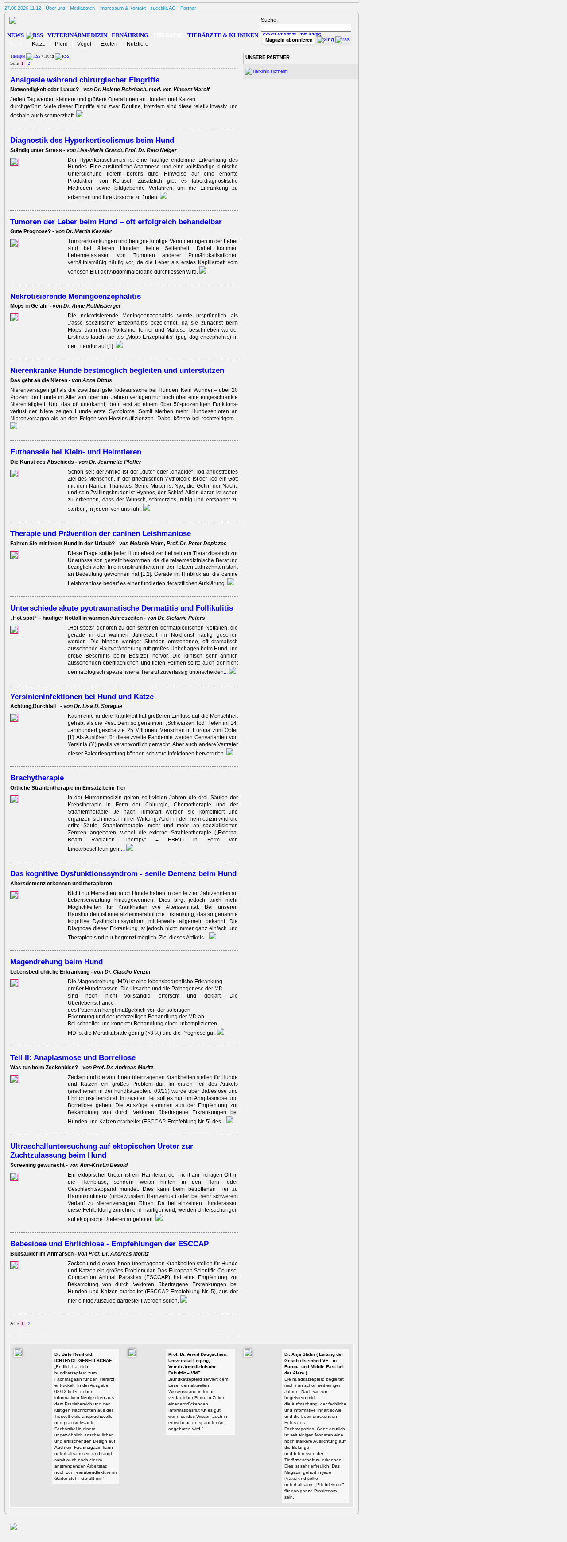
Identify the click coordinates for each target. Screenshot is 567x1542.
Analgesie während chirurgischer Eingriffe (84, 79)
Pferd (61, 44)
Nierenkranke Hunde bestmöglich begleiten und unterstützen (117, 370)
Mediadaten (82, 8)
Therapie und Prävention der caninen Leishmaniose (100, 533)
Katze (39, 44)
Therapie (168, 35)
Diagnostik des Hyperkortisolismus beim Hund (92, 140)
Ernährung (130, 35)
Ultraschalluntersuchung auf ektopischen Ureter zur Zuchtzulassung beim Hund (101, 1151)
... (226, 672)
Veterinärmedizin (77, 35)
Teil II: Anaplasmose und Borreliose (73, 1057)
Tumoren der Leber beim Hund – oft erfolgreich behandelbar (116, 221)
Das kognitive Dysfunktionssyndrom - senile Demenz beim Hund (123, 873)
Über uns (56, 8)
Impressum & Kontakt (122, 8)
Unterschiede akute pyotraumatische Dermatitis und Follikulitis (121, 607)
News (15, 35)
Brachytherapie (37, 777)
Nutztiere (137, 44)
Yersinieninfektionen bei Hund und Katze (82, 696)
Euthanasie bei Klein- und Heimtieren (75, 451)
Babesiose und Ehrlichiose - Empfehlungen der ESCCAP (109, 1243)
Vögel (84, 44)
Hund (16, 44)
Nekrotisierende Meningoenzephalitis (75, 296)
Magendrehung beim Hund (56, 961)
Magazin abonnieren (289, 39)
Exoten (109, 44)
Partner (188, 8)
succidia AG (163, 8)
